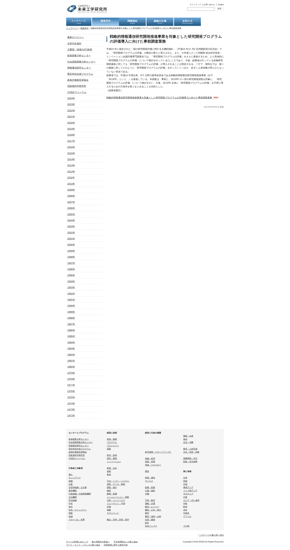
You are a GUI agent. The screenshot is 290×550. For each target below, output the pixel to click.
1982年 (71, 354)
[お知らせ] (187, 19)
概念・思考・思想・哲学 (118, 519)
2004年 (71, 220)
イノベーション (114, 461)
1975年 (71, 397)
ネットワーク (75, 478)
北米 (185, 510)
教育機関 (73, 490)
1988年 (71, 318)
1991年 (71, 299)
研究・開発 (112, 458)
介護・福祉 (150, 490)
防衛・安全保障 (190, 461)
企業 (71, 484)
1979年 (71, 373)
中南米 (186, 513)
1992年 (71, 293)
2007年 (71, 202)
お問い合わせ (209, 5)
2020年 (71, 122)
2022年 (71, 110)
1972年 (71, 415)
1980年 (71, 366)
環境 (147, 471)
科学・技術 (112, 455)
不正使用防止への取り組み (126, 542)
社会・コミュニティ (78, 510)
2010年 (71, 183)
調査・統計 (112, 487)
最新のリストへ (75, 37)
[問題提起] (132, 19)
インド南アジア (190, 490)
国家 (71, 513)
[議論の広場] (160, 19)
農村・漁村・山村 (153, 516)
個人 (71, 474)
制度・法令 (112, 468)
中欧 (185, 503)
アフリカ (187, 516)
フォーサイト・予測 (116, 503)
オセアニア (188, 494)
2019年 (71, 128)
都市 (147, 513)
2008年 (71, 196)
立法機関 (73, 497)
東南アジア (188, 487)
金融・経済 (150, 458)
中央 (71, 503)
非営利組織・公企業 (78, 487)
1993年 (71, 287)
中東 (185, 497)
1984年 (71, 342)
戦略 (109, 510)
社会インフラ (151, 526)
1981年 (71, 360)
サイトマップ (195, 5)
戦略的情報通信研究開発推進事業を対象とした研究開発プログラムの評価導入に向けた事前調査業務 (159, 97)
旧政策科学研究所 (76, 86)
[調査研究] (105, 19)
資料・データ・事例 (116, 484)
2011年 (71, 177)
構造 (109, 490)
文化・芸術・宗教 (191, 452)
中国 (185, 484)
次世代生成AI (74, 43)
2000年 (71, 244)
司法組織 (73, 500)
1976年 (71, 391)
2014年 (71, 159)
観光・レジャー (152, 507)
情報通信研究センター (79, 67)
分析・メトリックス (116, 500)
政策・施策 (112, 439)
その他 (186, 526)
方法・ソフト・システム (118, 481)
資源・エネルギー (153, 465)
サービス (149, 481)
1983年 (71, 348)
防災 (147, 523)
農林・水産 (188, 436)
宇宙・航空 (150, 500)
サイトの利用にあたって (77, 542)
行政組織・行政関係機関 (80, 494)
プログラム (112, 442)
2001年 (71, 238)
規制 (109, 471)
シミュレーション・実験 (118, 497)
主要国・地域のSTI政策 (79, 49)
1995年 (71, 275)
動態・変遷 (112, 494)
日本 (185, 478)
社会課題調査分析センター (81, 61)
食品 (185, 439)
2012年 (71, 171)
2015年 (71, 153)
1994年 (71, 281)
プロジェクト (113, 446)
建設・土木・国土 (153, 510)
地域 (71, 516)
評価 (109, 507)
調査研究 (84, 28)
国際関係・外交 (190, 458)
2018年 (71, 134)
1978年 (71, 379)
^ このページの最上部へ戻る (211, 535)
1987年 (71, 324)
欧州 (185, 507)
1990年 (71, 305)
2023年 (71, 104)
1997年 (71, 263)
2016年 (71, 147)
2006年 (71, 208)
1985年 (71, 336)
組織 (71, 481)
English (221, 5)
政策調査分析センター (79, 55)
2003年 (71, 226)
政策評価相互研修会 (77, 80)
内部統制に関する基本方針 (116, 545)
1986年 (71, 330)
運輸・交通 (150, 503)
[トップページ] (78, 19)
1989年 (71, 312)
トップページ (72, 28)
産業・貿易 (150, 461)
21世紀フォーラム (76, 92)
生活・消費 (188, 442)
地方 (71, 507)
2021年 (71, 116)
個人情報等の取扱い (101, 542)
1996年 (71, 269)
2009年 (71, 189)
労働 (147, 494)
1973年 (71, 409)
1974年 (71, 403)
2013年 (71, 165)
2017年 (71, 141)
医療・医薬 (150, 487)
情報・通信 (150, 478)
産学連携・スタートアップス (158, 452)
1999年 (71, 251)
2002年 (71, 232)
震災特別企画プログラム (80, 74)
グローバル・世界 (77, 519)
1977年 (71, 385)
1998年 (71, 257)
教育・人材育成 (190, 449)
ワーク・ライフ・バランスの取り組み (83, 545)
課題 (109, 449)
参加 (109, 474)
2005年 (71, 214)
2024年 (71, 98)
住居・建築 (150, 519)
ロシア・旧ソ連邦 (191, 500)
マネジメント (113, 513)
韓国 (185, 481)
